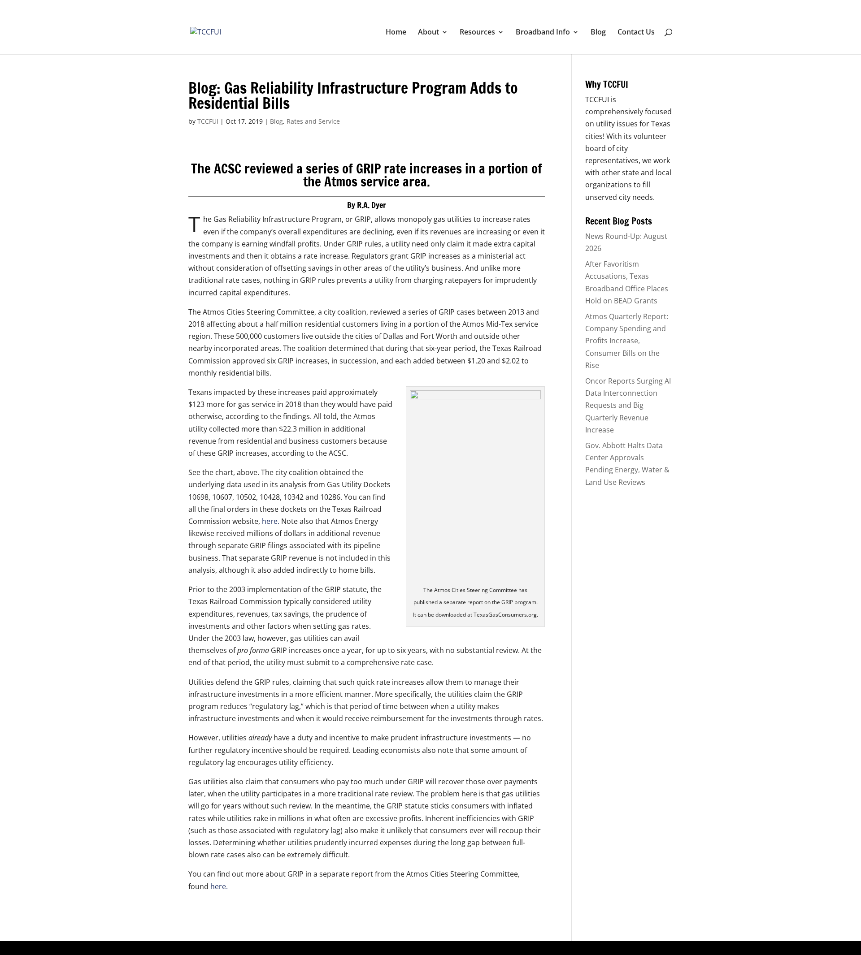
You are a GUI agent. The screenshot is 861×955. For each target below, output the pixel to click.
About (428, 33)
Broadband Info (543, 33)
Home (396, 33)
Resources (477, 33)
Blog (598, 33)
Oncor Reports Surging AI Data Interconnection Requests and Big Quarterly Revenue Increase (628, 405)
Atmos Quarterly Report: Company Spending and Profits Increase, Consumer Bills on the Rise (626, 340)
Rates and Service (313, 121)
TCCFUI (207, 121)
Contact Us (636, 33)
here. (270, 521)
